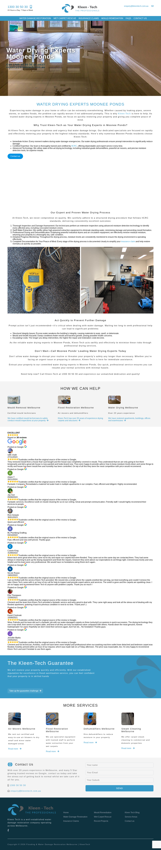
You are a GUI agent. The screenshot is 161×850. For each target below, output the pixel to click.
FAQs (128, 18)
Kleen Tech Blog (132, 812)
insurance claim (128, 241)
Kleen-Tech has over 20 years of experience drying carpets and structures (80, 419)
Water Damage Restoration (35, 18)
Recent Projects (101, 821)
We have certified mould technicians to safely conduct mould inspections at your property (28, 419)
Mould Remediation (112, 18)
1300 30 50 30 (18, 785)
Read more (13, 749)
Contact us (140, 18)
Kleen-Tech (124, 114)
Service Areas (131, 817)
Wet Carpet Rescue (64, 18)
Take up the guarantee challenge (23, 691)
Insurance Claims (89, 18)
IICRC (74, 146)
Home (66, 812)
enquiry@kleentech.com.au (26, 791)
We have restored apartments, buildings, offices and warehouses (129, 419)
